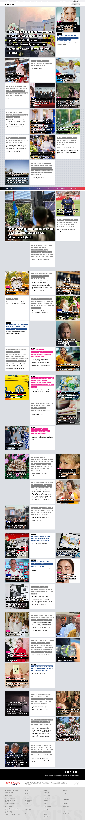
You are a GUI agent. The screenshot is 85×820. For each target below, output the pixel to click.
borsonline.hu (47, 816)
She (51, 1)
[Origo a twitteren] (68, 772)
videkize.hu (46, 808)
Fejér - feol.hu (8, 801)
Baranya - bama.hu (9, 793)
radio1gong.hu (66, 813)
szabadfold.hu (27, 801)
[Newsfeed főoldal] (9, 772)
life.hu (64, 793)
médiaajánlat (76, 775)
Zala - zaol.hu (27, 793)
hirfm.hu (65, 815)
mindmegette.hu (47, 801)
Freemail (35, 1)
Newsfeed (29, 1)
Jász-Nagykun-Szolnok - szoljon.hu (12, 808)
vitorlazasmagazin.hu (48, 806)
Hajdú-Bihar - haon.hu (10, 804)
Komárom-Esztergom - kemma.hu (12, 809)
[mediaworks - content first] (13, 783)
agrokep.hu (27, 813)
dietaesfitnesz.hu (47, 804)
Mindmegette (18, 1)
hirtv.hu (26, 803)
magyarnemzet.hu (28, 800)
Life (12, 1)
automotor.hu (46, 793)
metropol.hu (65, 791)
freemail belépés (76, 4)
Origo (8, 1)
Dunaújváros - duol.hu (10, 800)
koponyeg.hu (66, 803)
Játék (69, 1)
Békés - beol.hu (8, 795)
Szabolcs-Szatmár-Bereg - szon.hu (12, 814)
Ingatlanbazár (63, 1)
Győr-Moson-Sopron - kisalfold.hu (12, 803)
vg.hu (26, 811)
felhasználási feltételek (58, 775)
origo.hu (26, 805)
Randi (56, 1)
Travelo (40, 1)
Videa (24, 1)
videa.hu (65, 805)
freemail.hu (65, 801)
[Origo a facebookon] (65, 772)
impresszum (72, 775)
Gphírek (46, 1)
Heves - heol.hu (8, 806)
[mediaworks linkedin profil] (77, 783)
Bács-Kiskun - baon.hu (10, 792)
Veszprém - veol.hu (29, 791)
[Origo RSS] (76, 772)
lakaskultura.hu (47, 795)
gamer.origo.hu (47, 797)
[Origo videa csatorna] (73, 772)
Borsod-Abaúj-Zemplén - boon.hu (12, 797)
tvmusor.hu (46, 809)
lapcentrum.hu (66, 806)
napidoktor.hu (47, 800)
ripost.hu (65, 790)
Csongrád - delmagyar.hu (10, 798)
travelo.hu (46, 803)
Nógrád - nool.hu (8, 811)
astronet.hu (46, 792)
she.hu (64, 795)
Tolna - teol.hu (8, 815)
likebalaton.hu (47, 798)
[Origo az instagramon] (71, 772)
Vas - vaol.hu (27, 790)
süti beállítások (66, 775)
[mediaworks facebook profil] (74, 783)
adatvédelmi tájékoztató (49, 775)
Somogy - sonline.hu (9, 812)
